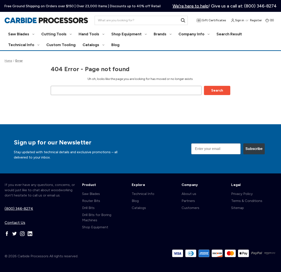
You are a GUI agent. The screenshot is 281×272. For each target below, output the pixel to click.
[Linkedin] (30, 233)
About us (189, 194)
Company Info (191, 34)
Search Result (229, 34)
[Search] (183, 20)
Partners (188, 201)
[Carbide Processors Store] (46, 20)
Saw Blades (19, 34)
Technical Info (21, 44)
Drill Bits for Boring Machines (96, 217)
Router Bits (91, 201)
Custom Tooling (61, 44)
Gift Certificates (213, 20)
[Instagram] (22, 233)
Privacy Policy (242, 194)
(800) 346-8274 (19, 208)
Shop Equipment (126, 34)
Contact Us (15, 222)
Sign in (239, 20)
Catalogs (91, 44)
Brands (160, 34)
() (271, 20)
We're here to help (191, 6)
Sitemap (237, 208)
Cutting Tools (54, 34)
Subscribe (254, 149)
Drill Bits (88, 208)
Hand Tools (89, 34)
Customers (190, 208)
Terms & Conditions (246, 201)
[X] (14, 233)
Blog (115, 44)
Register (256, 20)
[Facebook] (7, 233)
